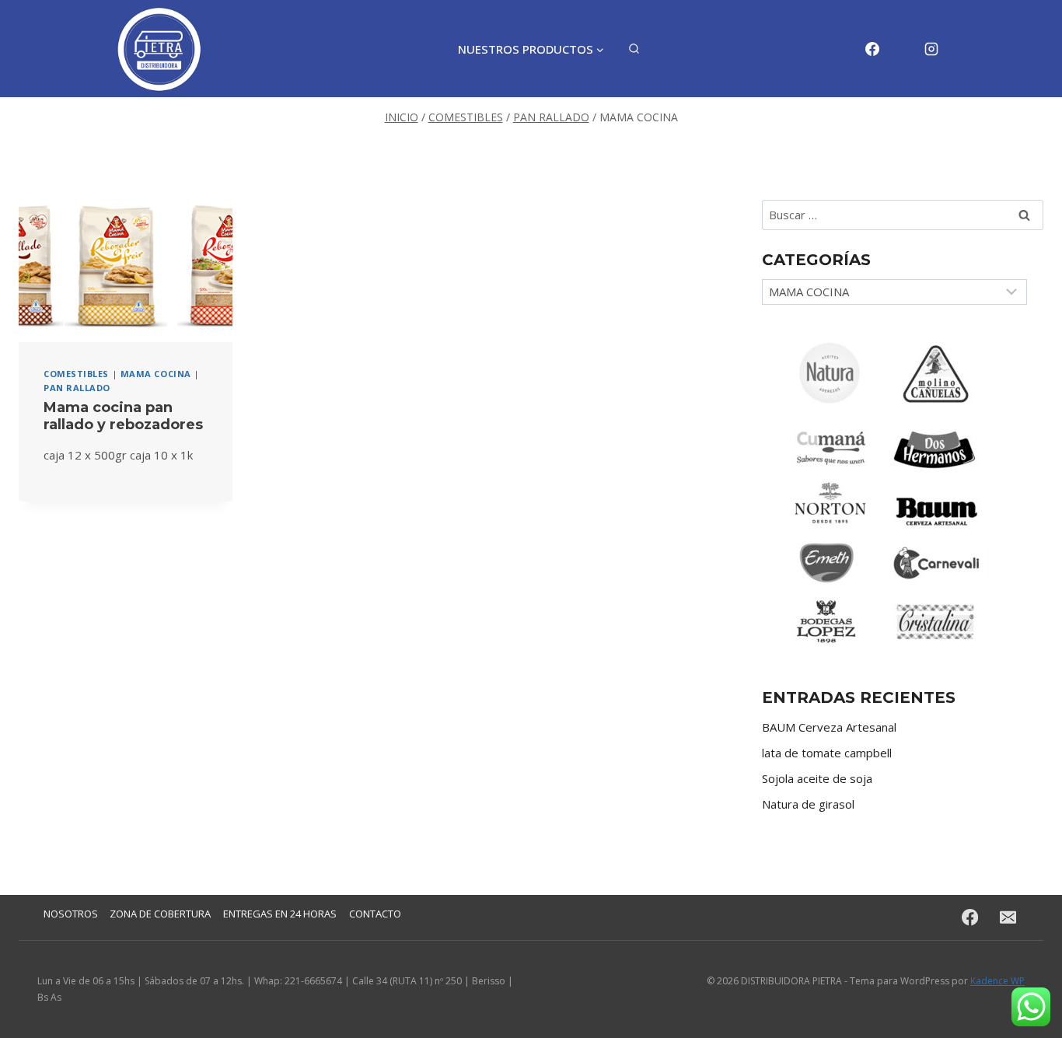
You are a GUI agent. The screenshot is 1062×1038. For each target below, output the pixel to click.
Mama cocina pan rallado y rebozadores (123, 416)
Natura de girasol (808, 804)
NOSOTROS (71, 914)
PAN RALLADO (77, 387)
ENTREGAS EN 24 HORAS (280, 914)
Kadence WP (997, 980)
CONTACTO (375, 914)
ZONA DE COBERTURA (160, 914)
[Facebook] (872, 49)
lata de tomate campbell (827, 752)
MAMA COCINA (156, 373)
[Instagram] (931, 49)
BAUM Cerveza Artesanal (829, 727)
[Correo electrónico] (902, 49)
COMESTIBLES (76, 373)
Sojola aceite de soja (817, 778)
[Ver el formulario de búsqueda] (634, 49)
